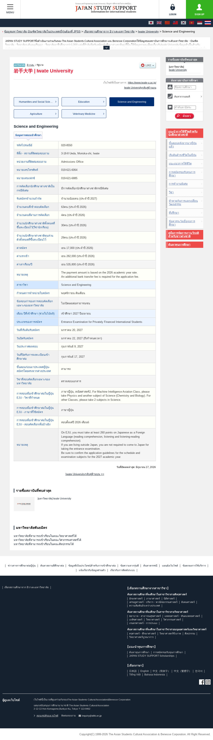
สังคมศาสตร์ (188, 602)
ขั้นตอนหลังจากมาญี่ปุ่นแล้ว (183, 145)
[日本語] (151, 23)
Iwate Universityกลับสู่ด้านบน (140, 87)
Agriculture (36, 113)
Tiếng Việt (135, 674)
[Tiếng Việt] (191, 23)
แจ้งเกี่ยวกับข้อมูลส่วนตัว (92, 570)
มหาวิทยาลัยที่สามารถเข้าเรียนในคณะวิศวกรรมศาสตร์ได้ (47, 540)
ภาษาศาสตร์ (153, 598)
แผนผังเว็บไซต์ (170, 565)
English (144, 671)
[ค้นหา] (184, 116)
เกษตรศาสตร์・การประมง (143, 623)
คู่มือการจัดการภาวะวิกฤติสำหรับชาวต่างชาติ (183, 234)
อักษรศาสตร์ (135, 598)
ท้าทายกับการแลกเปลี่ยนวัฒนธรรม (183, 202)
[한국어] (183, 23)
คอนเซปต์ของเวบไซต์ (47, 715)
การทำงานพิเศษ (178, 183)
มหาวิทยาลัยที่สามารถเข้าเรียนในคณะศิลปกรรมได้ (44, 544)
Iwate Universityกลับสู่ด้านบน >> (85, 474)
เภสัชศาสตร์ (135, 619)
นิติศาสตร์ (169, 598)
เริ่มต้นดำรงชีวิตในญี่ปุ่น (182, 155)
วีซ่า (171, 192)
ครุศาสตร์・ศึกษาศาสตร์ (142, 633)
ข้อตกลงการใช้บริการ (194, 565)
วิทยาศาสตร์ (153, 619)
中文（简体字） (161, 671)
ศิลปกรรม (190, 633)
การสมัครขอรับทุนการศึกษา (182, 174)
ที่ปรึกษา (174, 212)
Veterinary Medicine (84, 113)
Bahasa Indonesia (154, 674)
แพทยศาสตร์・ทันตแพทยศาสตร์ (182, 616)
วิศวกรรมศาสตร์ (172, 619)
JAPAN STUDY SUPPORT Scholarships (151, 655)
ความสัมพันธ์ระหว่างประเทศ (144, 605)
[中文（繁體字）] (175, 23)
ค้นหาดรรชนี (150, 565)
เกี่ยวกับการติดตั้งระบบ (122, 570)
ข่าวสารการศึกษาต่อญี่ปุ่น (22, 565)
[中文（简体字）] (167, 23)
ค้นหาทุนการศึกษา (179, 244)
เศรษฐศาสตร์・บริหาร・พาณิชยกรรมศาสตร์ (153, 602)
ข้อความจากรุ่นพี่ (129, 565)
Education (84, 101)
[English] (159, 23)
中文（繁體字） (182, 671)
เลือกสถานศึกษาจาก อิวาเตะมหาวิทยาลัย (26, 587)
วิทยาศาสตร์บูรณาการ (141, 637)
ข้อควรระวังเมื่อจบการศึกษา (182, 223)
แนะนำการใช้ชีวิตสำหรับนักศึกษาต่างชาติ (182, 133)
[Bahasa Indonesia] (200, 23)
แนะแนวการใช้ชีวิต (180, 163)
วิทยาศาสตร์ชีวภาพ (170, 633)
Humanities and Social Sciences (37, 101)
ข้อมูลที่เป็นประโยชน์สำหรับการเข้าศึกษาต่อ (92, 565)
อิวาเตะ (30, 65)
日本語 (133, 671)
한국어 (199, 671)
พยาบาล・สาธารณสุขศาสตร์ (145, 616)
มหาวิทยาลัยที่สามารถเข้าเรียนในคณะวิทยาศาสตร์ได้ (45, 536)
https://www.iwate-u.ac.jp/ (142, 82)
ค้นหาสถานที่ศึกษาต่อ (52, 565)
